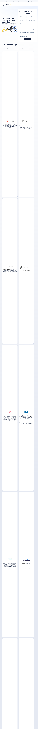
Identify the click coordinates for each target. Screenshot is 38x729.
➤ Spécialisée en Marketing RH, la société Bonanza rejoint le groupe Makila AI (19, 1)
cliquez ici (26, 36)
